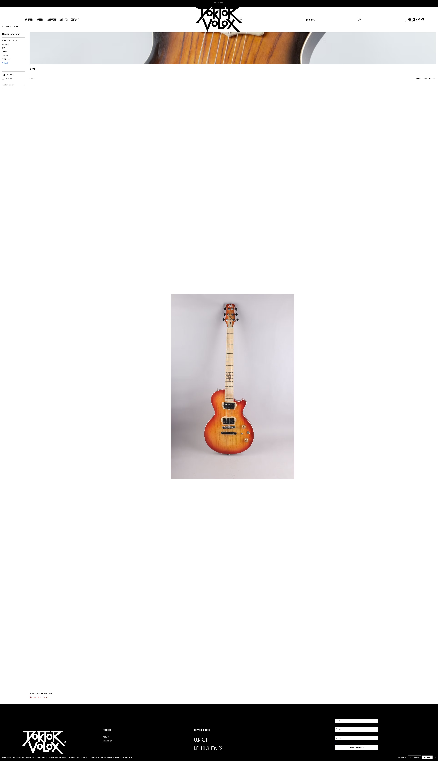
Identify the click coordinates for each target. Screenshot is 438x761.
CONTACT (200, 739)
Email (337, 734)
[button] (359, 19)
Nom (337, 716)
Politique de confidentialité (122, 757)
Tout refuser (414, 757)
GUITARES (106, 737)
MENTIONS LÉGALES (208, 748)
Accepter (427, 757)
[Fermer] (435, 757)
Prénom (338, 725)
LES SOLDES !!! (219, 3)
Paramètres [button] (402, 757)
